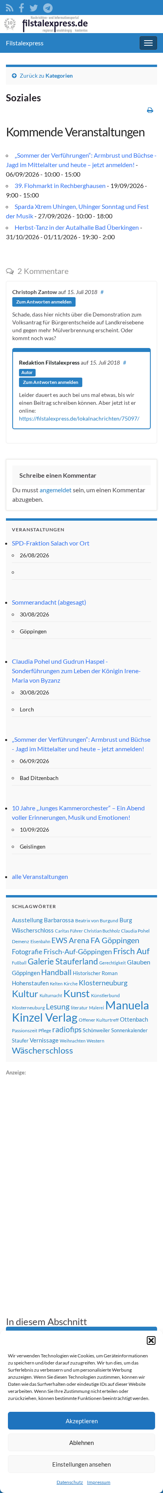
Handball (56, 972)
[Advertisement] (65, 1195)
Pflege (44, 1030)
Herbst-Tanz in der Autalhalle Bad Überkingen (77, 227)
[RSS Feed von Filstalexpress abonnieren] (9, 6)
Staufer (20, 1040)
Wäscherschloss (42, 1050)
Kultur (25, 993)
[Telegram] (48, 6)
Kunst (76, 993)
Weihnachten (72, 1040)
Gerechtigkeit (112, 962)
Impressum (98, 1482)
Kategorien (59, 75)
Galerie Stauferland (63, 961)
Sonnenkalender (129, 1030)
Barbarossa (59, 919)
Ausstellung (27, 919)
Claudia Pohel (135, 931)
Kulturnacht (51, 995)
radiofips (67, 1029)
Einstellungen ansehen (81, 1464)
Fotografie (27, 952)
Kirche (71, 984)
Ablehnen (81, 1442)
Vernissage (44, 1040)
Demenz (20, 941)
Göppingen (26, 973)
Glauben (138, 962)
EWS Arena (70, 940)
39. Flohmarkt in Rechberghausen (60, 185)
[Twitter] (33, 6)
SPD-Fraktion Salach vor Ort (50, 543)
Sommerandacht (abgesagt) (49, 602)
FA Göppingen (115, 940)
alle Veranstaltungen (40, 876)
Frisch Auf (131, 951)
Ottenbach (134, 1019)
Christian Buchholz (102, 930)
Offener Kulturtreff (99, 1020)
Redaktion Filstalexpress (49, 362)
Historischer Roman (95, 973)
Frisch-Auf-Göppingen (78, 951)
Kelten (56, 983)
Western (95, 1041)
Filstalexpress (25, 43)
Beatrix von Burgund (96, 920)
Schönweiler (96, 1030)
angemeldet (56, 489)
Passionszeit (24, 1030)
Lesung (58, 1006)
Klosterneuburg (103, 982)
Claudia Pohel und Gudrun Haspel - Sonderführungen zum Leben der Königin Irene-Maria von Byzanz (76, 670)
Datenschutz (70, 1482)
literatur (79, 1008)
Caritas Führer (69, 930)
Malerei (96, 1007)
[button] (151, 1340)
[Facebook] (21, 6)
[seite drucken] (150, 110)
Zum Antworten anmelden (44, 302)
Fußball (19, 962)
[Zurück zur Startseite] (81, 24)
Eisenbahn (40, 941)
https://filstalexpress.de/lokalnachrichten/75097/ (79, 418)
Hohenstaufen (30, 983)
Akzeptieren (82, 1420)
